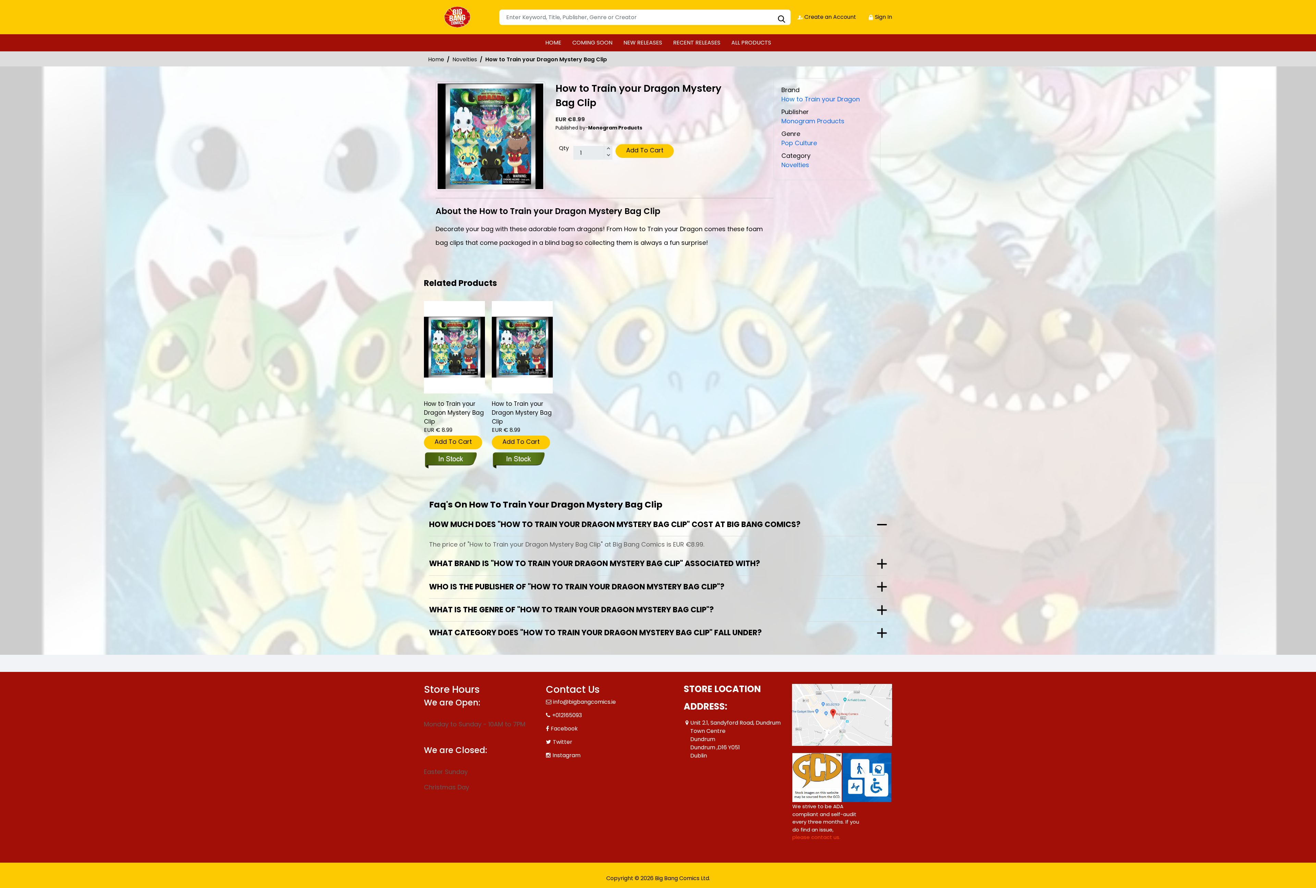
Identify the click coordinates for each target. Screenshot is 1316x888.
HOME (553, 43)
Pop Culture (799, 143)
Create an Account (829, 17)
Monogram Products (812, 121)
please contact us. (816, 837)
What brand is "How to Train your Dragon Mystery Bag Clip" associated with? (594, 563)
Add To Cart (644, 150)
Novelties (464, 59)
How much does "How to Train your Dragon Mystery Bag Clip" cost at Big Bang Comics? (615, 524)
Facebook (564, 729)
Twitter (562, 742)
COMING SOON (592, 43)
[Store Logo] (458, 17)
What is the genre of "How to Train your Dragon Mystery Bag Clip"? (571, 609)
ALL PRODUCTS (751, 43)
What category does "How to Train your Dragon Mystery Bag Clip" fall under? (595, 632)
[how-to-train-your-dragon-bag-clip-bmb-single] (454, 347)
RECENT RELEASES (696, 43)
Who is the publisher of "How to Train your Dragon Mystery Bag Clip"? (576, 586)
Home (436, 59)
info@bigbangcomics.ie (584, 702)
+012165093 (567, 715)
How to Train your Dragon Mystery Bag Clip (454, 413)
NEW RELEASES (642, 43)
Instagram (566, 755)
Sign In (883, 17)
